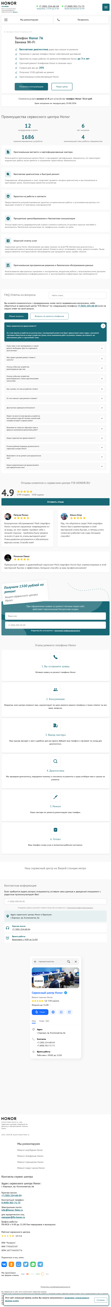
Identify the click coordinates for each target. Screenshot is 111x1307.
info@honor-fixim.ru (12, 1209)
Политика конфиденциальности (55, 1286)
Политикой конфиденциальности (80, 908)
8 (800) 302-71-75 (11, 1202)
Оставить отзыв (55, 501)
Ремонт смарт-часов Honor (31, 1167)
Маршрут (42, 1012)
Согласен (101, 1300)
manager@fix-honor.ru (13, 1217)
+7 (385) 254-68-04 (49, 6)
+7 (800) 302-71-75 (74, 6)
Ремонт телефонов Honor (30, 1155)
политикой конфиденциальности (67, 630)
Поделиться (4, 1264)
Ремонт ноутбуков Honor (30, 1150)
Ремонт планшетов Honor (30, 1162)
